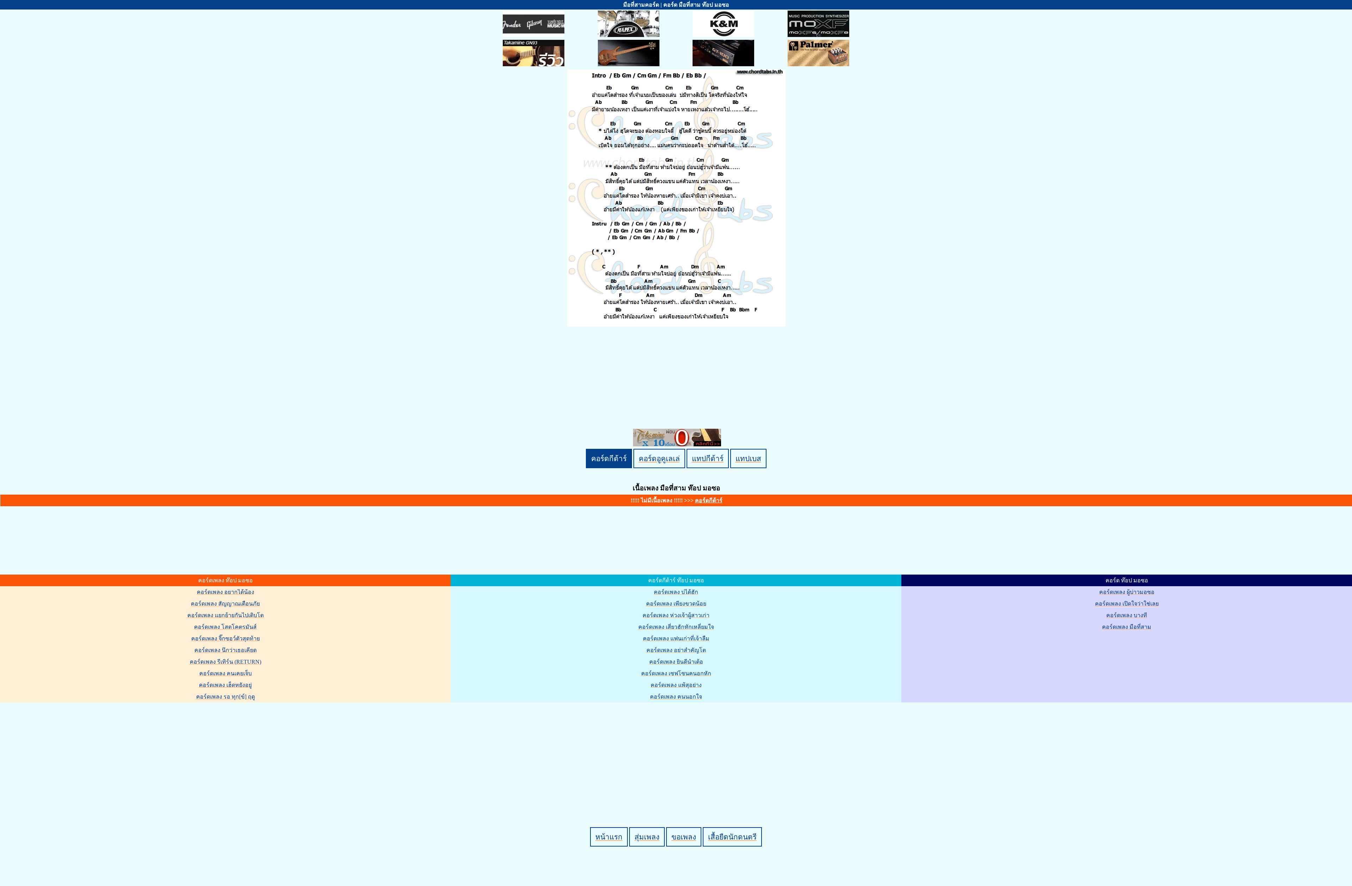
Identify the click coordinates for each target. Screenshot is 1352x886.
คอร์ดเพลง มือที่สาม (1126, 627)
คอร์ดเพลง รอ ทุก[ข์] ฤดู (225, 697)
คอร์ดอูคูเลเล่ (659, 458)
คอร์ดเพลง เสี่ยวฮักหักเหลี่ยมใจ (676, 627)
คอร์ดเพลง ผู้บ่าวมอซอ (1126, 592)
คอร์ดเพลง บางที (1126, 615)
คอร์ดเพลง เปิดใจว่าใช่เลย (1127, 604)
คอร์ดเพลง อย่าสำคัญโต (676, 650)
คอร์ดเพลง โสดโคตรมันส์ (225, 627)
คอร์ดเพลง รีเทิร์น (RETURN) (225, 662)
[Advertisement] (677, 753)
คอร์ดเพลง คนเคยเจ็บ (225, 673)
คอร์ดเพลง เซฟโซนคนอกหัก (676, 673)
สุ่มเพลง (646, 837)
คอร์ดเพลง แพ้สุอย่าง (676, 685)
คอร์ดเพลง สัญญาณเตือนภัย (225, 604)
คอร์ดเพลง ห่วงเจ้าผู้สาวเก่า (676, 615)
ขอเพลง (683, 837)
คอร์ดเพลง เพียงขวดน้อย (676, 604)
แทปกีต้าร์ (708, 458)
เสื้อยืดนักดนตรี (732, 837)
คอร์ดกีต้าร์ (609, 458)
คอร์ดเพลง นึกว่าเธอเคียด (225, 650)
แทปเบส (748, 458)
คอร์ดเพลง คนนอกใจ (676, 697)
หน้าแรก (608, 837)
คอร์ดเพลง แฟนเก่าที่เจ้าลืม (676, 639)
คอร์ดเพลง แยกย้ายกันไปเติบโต (225, 615)
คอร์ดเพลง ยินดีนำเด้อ (676, 662)
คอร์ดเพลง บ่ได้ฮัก (676, 592)
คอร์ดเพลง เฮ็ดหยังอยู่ (225, 685)
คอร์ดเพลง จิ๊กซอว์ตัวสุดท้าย (225, 639)
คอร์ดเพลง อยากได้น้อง (225, 592)
